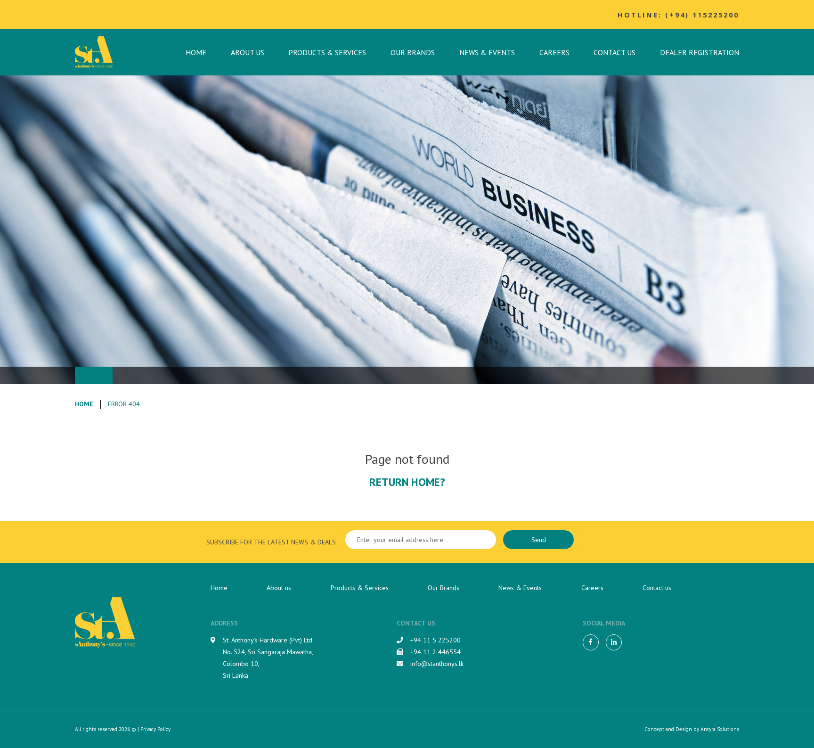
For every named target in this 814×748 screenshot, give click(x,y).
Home (196, 52)
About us (247, 52)
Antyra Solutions (719, 729)
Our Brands (413, 52)
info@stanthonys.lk (437, 663)
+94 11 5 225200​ (435, 640)
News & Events (487, 52)
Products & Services (327, 52)
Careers (554, 52)
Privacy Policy (155, 729)
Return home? (407, 482)
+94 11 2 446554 (435, 652)
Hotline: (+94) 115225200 (678, 14)
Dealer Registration (699, 52)
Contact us (614, 52)
